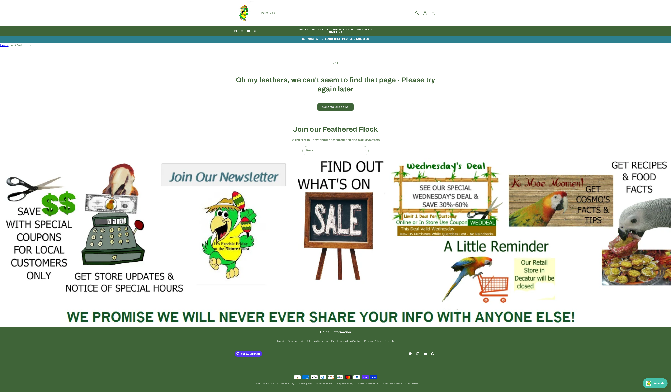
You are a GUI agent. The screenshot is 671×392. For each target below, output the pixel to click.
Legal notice (412, 384)
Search (389, 341)
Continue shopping (335, 107)
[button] (417, 13)
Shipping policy (345, 384)
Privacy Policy (372, 341)
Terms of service (325, 384)
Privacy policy (305, 384)
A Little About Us (317, 341)
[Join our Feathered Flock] (364, 150)
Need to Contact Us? (290, 341)
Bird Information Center (346, 341)
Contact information (367, 384)
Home (4, 45)
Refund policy (287, 384)
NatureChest (268, 384)
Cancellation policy (392, 384)
